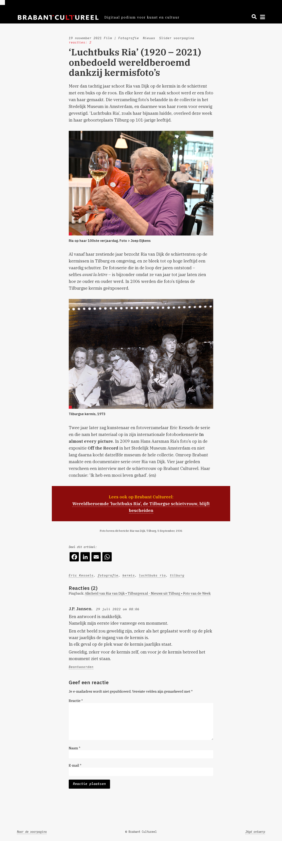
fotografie (108, 575)
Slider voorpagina (176, 38)
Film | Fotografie (121, 38)
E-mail (75, 765)
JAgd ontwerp (255, 832)
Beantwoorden (81, 667)
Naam (74, 748)
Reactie (76, 701)
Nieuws (149, 38)
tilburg (177, 575)
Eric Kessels (81, 575)
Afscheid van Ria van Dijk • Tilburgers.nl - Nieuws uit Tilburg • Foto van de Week (148, 593)
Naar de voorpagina (32, 832)
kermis (128, 575)
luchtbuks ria (152, 575)
